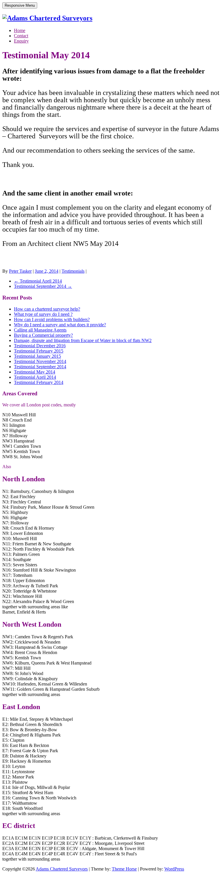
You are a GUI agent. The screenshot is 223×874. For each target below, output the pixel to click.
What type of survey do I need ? (43, 314)
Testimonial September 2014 (43, 286)
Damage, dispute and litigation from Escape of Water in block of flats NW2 (83, 340)
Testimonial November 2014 (40, 361)
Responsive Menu (20, 5)
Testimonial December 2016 (40, 345)
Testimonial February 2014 (38, 382)
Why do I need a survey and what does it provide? (60, 324)
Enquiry (21, 40)
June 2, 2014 (46, 271)
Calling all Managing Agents (40, 329)
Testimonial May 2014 (34, 371)
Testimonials (73, 271)
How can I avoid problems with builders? (52, 319)
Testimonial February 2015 (38, 350)
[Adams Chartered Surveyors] (47, 18)
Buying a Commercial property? (43, 335)
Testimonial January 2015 (37, 356)
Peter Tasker (20, 271)
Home (19, 30)
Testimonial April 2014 (38, 281)
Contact (21, 35)
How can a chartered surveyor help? (47, 308)
